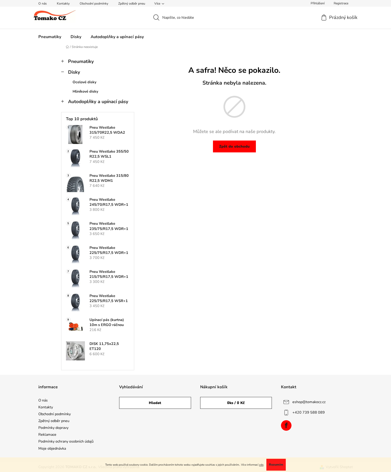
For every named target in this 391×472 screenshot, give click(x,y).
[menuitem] (50, 36)
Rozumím (276, 464)
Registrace (341, 3)
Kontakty (63, 3)
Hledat (155, 402)
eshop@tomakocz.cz (308, 401)
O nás (42, 3)
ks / (236, 402)
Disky (74, 72)
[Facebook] (286, 425)
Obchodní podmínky (94, 3)
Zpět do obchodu (234, 146)
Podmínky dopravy (53, 427)
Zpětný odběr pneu (131, 3)
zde (261, 465)
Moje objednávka (52, 448)
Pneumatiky (81, 61)
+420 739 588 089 (308, 412)
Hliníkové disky (85, 91)
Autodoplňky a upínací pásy (98, 101)
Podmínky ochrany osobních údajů (66, 441)
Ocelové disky (84, 82)
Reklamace (47, 434)
